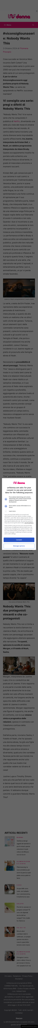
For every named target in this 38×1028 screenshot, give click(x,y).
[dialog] (19, 514)
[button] (19, 511)
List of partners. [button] (29, 523)
